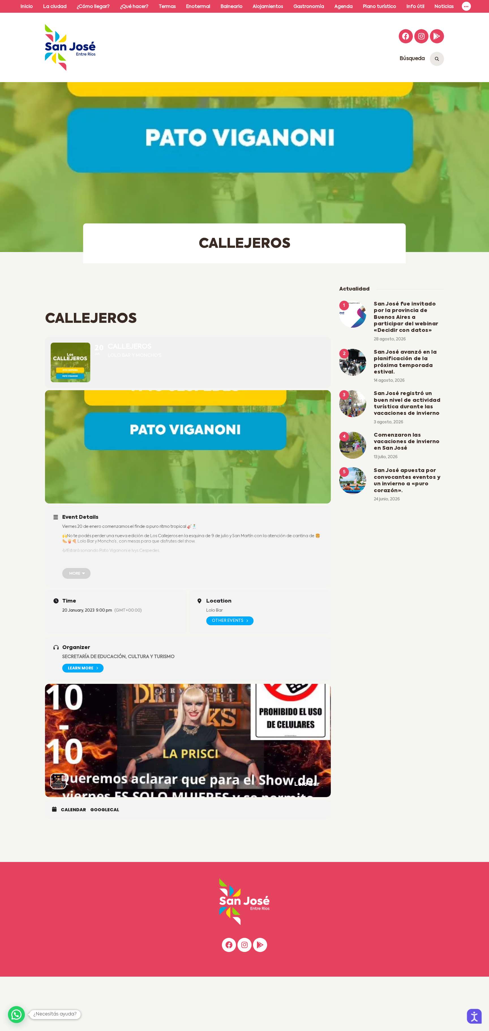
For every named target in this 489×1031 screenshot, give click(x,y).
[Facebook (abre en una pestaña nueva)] (406, 36)
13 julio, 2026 (386, 457)
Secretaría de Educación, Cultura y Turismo (118, 657)
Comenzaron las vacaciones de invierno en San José (407, 442)
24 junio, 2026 (387, 499)
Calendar (73, 810)
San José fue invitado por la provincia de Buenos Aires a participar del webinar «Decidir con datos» (406, 317)
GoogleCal (104, 810)
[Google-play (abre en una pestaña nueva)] (437, 36)
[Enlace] (466, 6)
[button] (16, 1014)
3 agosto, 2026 (388, 422)
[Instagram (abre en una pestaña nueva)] (421, 36)
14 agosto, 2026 (389, 381)
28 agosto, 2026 (390, 339)
